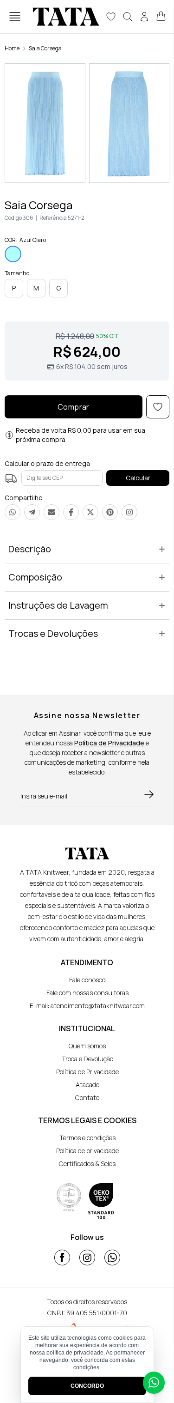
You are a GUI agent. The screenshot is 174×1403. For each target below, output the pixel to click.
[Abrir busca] (127, 16)
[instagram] (87, 1257)
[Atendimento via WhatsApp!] (154, 1383)
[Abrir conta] (144, 16)
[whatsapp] (112, 1257)
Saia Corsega (45, 48)
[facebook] (62, 1257)
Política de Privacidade (109, 742)
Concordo (87, 1386)
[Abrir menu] (14, 16)
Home (12, 48)
